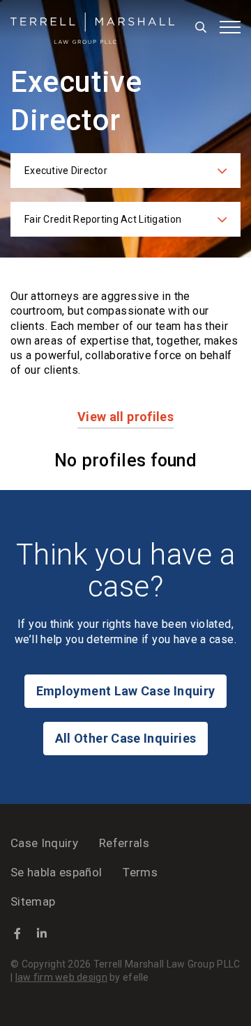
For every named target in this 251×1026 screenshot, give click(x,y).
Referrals (124, 843)
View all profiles (125, 416)
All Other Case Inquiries (126, 738)
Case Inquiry (44, 843)
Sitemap (32, 901)
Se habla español (56, 872)
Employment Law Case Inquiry (125, 691)
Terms (140, 872)
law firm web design (61, 977)
